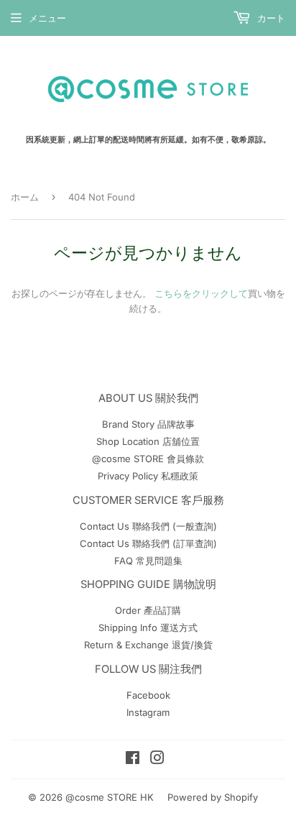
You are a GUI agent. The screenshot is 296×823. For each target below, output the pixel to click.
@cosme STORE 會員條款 (148, 458)
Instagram (148, 712)
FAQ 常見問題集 (148, 560)
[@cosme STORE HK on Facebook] (132, 759)
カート (269, 18)
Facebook (148, 695)
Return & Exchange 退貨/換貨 (148, 644)
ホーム (25, 197)
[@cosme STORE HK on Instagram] (157, 759)
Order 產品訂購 (148, 610)
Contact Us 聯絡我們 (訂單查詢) (148, 543)
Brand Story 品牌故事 (148, 424)
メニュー (47, 18)
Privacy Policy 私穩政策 (148, 476)
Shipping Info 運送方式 (148, 627)
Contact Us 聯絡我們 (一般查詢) (148, 526)
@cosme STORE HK (109, 797)
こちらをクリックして (201, 293)
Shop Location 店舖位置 (148, 441)
